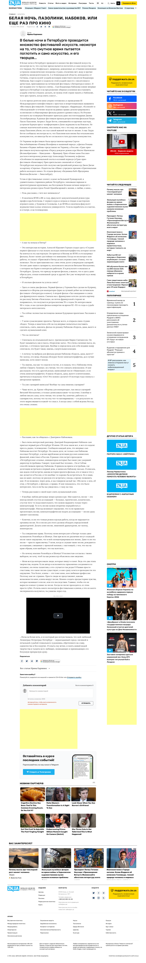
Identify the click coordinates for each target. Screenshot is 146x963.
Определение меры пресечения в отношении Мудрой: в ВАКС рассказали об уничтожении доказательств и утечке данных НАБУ (118, 320)
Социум (108, 920)
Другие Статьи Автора (120, 436)
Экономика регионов (14, 936)
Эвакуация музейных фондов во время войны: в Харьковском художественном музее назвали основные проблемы (117, 205)
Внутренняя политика (14, 920)
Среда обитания (78, 927)
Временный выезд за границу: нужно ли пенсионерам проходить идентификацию (117, 303)
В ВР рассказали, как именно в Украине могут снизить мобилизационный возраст (118, 365)
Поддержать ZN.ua (129, 3)
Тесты (91, 3)
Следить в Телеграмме (40, 772)
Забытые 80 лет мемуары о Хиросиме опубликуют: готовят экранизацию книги (116, 258)
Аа (118, 3)
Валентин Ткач (16, 878)
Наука (75, 920)
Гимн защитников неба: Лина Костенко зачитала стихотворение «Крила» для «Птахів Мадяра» (118, 283)
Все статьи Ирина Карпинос (33, 668)
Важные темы (15, 8)
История (109, 923)
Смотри (111, 564)
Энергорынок (11, 930)
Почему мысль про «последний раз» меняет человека (115, 191)
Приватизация (12, 933)
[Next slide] (135, 8)
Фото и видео (61, 3)
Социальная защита (47, 920)
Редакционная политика (46, 901)
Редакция (41, 895)
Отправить (86, 703)
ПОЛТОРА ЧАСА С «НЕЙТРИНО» (121, 454)
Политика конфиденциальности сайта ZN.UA (124, 956)
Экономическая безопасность (50, 930)
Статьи (50, 3)
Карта (40, 905)
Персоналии (44, 933)
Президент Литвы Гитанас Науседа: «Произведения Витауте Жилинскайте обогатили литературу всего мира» (118, 221)
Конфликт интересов (47, 927)
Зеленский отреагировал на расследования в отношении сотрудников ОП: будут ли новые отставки (118, 337)
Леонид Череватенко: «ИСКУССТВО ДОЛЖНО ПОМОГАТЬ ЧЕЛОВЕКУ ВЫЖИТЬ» (121, 474)
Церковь (76, 930)
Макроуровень (12, 927)
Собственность (111, 933)
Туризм (108, 930)
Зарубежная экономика (48, 923)
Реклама (41, 898)
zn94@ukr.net (62, 904)
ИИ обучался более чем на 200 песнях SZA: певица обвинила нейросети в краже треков (117, 271)
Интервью (72, 3)
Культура (76, 933)
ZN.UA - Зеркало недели (121, 151)
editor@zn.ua (70, 909)
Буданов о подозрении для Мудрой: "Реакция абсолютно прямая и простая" (118, 351)
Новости (42, 3)
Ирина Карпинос (34, 34)
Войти (113, 3)
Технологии (77, 923)
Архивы (41, 892)
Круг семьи (109, 927)
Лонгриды (83, 3)
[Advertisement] (58, 227)
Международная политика (16, 923)
